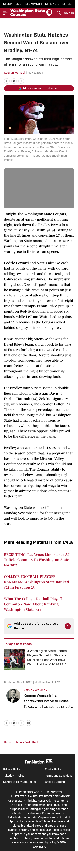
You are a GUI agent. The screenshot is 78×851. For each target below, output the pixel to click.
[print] (28, 723)
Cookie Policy (53, 769)
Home (8, 742)
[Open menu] (5, 12)
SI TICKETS (52, 4)
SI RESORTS (70, 4)
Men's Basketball (27, 742)
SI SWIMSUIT (33, 4)
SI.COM (7, 4)
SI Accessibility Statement (19, 782)
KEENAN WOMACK (35, 690)
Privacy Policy (12, 769)
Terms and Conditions (58, 775)
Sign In (69, 12)
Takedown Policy (13, 775)
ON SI (18, 4)
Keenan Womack (14, 72)
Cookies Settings (55, 782)
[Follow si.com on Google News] (68, 626)
